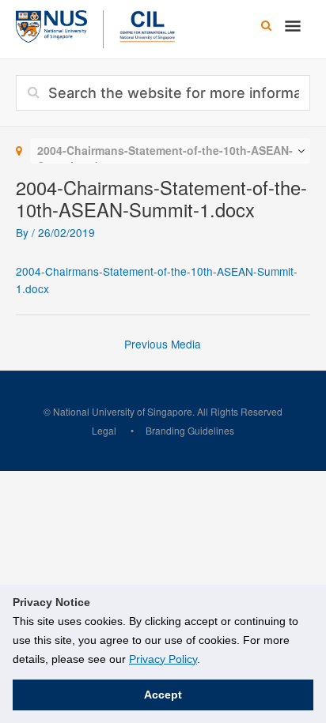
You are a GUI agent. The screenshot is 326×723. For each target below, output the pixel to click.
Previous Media (162, 344)
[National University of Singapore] (51, 24)
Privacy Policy (163, 659)
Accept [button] (163, 694)
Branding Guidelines (190, 430)
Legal (104, 430)
